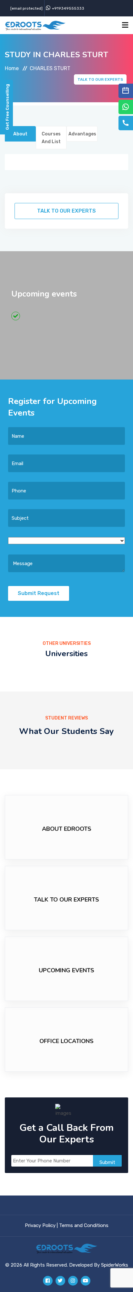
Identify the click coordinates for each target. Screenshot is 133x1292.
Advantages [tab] (82, 134)
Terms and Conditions (83, 1225)
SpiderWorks (114, 1265)
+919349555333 (68, 8)
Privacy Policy (40, 1225)
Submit (107, 1162)
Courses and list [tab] (51, 137)
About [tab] (20, 134)
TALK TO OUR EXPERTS (100, 79)
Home (12, 68)
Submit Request (38, 593)
